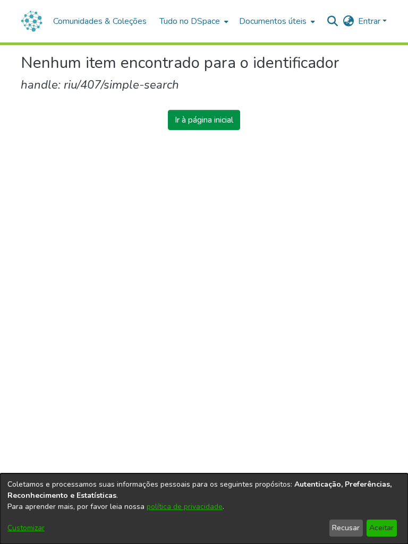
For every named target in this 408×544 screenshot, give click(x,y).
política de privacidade (185, 507)
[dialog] (204, 508)
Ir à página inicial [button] (204, 120)
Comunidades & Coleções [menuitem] (100, 21)
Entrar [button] (370, 21)
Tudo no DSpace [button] (189, 21)
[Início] (31, 21)
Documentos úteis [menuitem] (273, 21)
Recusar (346, 528)
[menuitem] (192, 21)
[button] (332, 21)
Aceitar (381, 528)
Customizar (26, 528)
